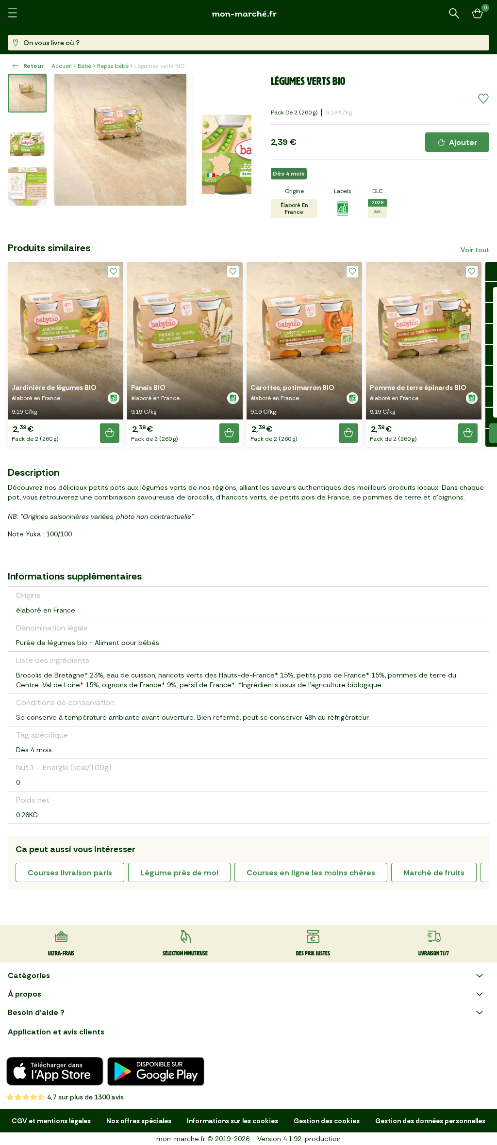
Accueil (61, 66)
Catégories (29, 975)
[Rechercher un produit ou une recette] (454, 13)
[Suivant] (238, 139)
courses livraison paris (70, 873)
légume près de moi (179, 873)
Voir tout (475, 249)
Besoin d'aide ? (36, 1012)
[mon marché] (248, 14)
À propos (24, 994)
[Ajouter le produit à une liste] (483, 99)
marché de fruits (433, 873)
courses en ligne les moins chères (311, 873)
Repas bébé (113, 66)
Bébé (84, 66)
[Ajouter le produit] (109, 433)
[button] (65, 354)
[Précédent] (68, 139)
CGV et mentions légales (51, 1121)
